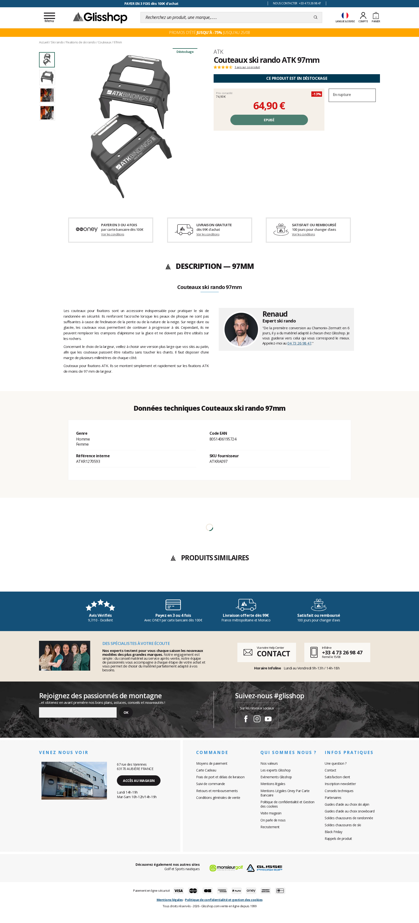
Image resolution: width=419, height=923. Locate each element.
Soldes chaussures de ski (343, 825)
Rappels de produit (338, 838)
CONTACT (273, 653)
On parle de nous (272, 820)
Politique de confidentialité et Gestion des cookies (287, 804)
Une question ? (335, 763)
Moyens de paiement (211, 763)
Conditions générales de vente (218, 797)
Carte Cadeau (206, 770)
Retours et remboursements (217, 790)
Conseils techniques (339, 790)
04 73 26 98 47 (299, 343)
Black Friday (333, 831)
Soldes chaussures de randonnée (349, 818)
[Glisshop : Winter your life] (100, 17)
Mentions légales (272, 783)
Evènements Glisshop (276, 777)
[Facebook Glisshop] (245, 719)
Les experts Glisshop (275, 770)
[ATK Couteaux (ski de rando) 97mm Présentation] (131, 126)
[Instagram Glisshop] (257, 719)
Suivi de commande (210, 783)
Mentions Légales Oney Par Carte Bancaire (285, 792)
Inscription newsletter (340, 783)
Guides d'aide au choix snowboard (349, 811)
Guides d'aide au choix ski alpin (347, 804)
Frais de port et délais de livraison (220, 777)
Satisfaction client (337, 777)
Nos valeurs (269, 763)
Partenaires (333, 797)
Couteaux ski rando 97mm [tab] (209, 287)
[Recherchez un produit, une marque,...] (315, 17)
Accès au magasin (138, 780)
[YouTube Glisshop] (268, 719)
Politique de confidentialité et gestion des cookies (224, 900)
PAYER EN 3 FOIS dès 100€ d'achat (151, 3)
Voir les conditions (112, 234)
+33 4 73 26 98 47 (342, 652)
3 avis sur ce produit (247, 67)
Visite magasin (270, 813)
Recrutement (270, 827)
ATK (218, 52)
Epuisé (269, 120)
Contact (330, 770)
